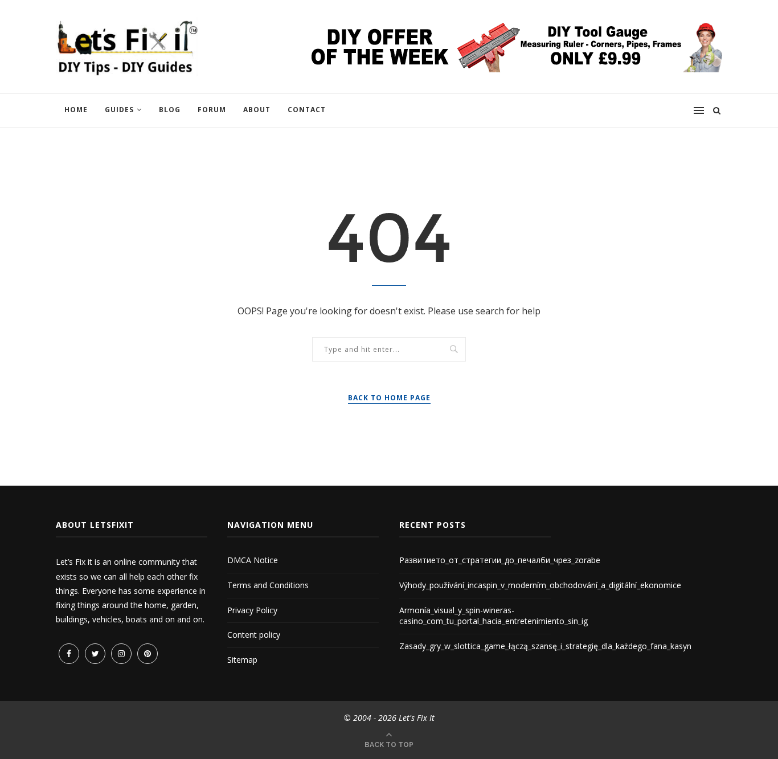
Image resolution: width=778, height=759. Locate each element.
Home (76, 109)
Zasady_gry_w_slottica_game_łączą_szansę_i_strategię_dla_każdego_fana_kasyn (545, 646)
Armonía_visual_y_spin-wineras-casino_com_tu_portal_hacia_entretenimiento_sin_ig (493, 616)
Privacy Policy (252, 610)
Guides (119, 109)
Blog (170, 109)
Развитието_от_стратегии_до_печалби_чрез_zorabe (499, 560)
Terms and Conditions (268, 585)
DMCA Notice (252, 560)
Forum (212, 109)
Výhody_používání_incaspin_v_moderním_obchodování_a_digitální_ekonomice (540, 585)
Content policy (253, 634)
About (257, 109)
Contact (307, 109)
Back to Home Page (389, 398)
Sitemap (242, 659)
